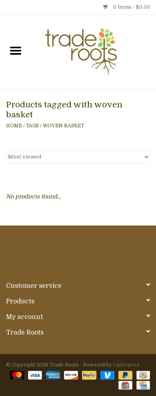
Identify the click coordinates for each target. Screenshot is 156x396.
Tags (32, 126)
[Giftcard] (124, 385)
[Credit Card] (142, 385)
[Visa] (34, 375)
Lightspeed (126, 365)
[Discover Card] (70, 375)
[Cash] (142, 375)
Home (14, 126)
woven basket (63, 126)
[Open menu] (15, 50)
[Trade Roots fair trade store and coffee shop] (93, 51)
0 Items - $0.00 (131, 7)
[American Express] (52, 375)
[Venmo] (107, 375)
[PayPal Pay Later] (125, 375)
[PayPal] (88, 375)
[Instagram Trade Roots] (78, 250)
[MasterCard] (16, 375)
